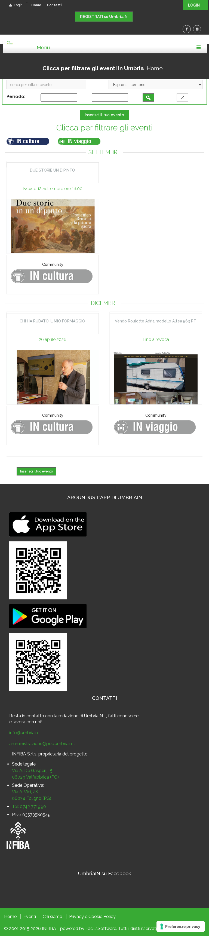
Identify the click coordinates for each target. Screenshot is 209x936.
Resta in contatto (26, 715)
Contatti (54, 5)
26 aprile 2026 (52, 339)
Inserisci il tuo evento (104, 115)
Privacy (76, 916)
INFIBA (49, 928)
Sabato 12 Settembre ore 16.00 (52, 188)
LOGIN (195, 5)
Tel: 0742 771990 (29, 806)
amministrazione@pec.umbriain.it (42, 743)
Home (36, 5)
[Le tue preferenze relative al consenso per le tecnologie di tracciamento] (180, 926)
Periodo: (17, 96)
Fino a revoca (156, 339)
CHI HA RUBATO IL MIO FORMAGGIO (52, 321)
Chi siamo (52, 916)
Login (18, 5)
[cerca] (148, 97)
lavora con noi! (27, 721)
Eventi (29, 916)
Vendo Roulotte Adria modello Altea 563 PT (155, 321)
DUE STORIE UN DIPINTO (52, 170)
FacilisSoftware (100, 928)
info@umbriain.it (25, 732)
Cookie (95, 916)
